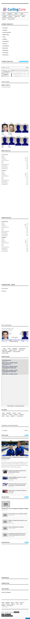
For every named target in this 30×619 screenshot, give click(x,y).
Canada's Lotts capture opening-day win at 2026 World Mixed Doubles (17, 471)
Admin (27, 67)
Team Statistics (6, 45)
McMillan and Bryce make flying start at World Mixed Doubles (14, 457)
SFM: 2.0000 (5, 48)
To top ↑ (28, 618)
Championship (6, 41)
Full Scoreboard (10, 406)
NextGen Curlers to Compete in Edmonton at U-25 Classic (17, 491)
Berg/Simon (6, 74)
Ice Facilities (11, 19)
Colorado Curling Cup (13, 341)
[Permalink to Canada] (5, 471)
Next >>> (27, 430)
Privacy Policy (8, 614)
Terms (3, 614)
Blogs (4, 19)
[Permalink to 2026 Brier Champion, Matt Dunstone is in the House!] (5, 521)
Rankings (10, 14)
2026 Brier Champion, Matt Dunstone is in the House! (17, 521)
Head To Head (5, 54)
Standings (5, 39)
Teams (21, 14)
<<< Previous (4, 430)
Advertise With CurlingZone (7, 616)
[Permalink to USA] (5, 484)
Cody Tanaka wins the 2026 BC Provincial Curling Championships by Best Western (17, 534)
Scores (4, 16)
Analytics (17, 16)
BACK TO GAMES (6, 81)
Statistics (4, 414)
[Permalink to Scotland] (5, 478)
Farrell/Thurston (7, 72)
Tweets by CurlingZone (6, 592)
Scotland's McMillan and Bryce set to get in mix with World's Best (17, 478)
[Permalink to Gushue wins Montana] (5, 528)
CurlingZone (16, 612)
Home (4, 14)
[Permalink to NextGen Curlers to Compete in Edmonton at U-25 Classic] (5, 491)
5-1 (27, 341)
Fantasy (10, 16)
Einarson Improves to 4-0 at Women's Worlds (17, 513)
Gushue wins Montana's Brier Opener (16, 527)
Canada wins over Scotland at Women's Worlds (14, 508)
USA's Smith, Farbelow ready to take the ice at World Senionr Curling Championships (17, 484)
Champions (5, 30)
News (23, 16)
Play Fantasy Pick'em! (19, 406)
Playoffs (15, 362)
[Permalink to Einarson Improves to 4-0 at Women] (5, 515)
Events (16, 14)
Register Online (6, 34)
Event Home (5, 28)
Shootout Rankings (6, 351)
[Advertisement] (15, 107)
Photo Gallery (5, 52)
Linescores (5, 43)
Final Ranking (5, 50)
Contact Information (7, 32)
